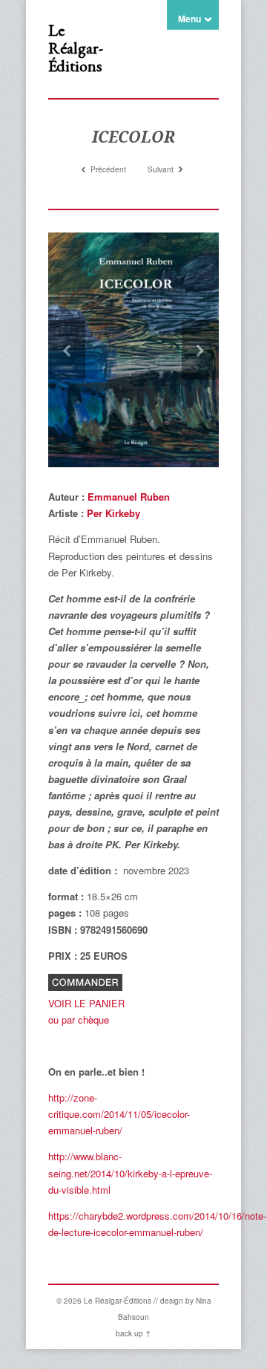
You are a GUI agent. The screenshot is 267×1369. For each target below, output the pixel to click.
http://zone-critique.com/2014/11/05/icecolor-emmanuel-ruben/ (119, 1113)
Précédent (107, 169)
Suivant (162, 169)
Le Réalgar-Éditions (75, 48)
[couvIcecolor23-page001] (133, 349)
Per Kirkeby (112, 513)
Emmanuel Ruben (129, 497)
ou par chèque (78, 1019)
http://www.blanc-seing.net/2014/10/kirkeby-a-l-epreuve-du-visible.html (130, 1172)
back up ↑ (133, 1333)
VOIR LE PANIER (86, 1003)
